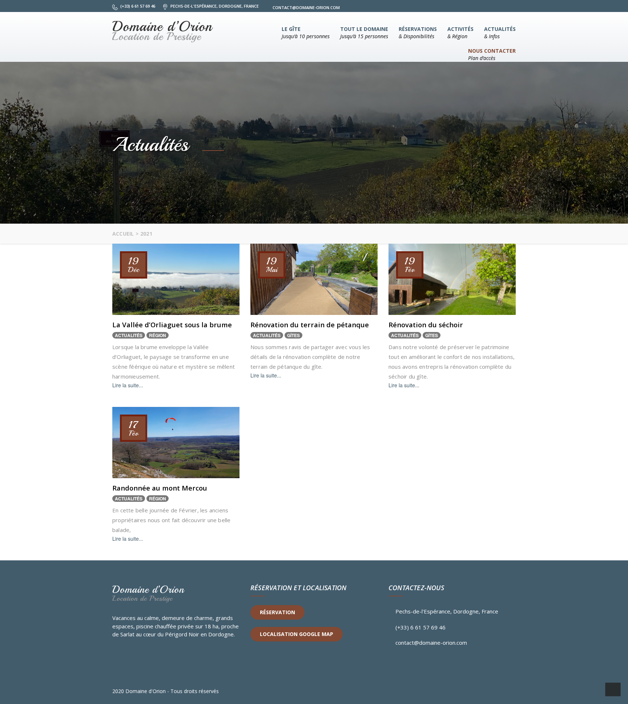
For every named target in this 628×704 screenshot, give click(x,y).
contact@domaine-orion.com (431, 642)
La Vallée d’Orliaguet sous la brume (172, 324)
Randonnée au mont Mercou (159, 487)
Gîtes (293, 335)
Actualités (500, 32)
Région (157, 335)
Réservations (418, 32)
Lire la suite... (127, 385)
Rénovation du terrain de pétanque (309, 324)
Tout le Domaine (364, 32)
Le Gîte (306, 32)
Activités (460, 32)
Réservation (277, 612)
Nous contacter (492, 54)
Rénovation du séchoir (426, 324)
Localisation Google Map (296, 634)
